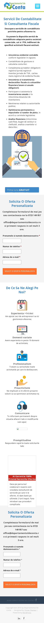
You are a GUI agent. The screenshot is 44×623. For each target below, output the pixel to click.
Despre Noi (22, 600)
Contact (31, 600)
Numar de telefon (12, 246)
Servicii (15, 600)
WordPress (27, 613)
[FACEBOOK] (36, 600)
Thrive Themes (30, 610)
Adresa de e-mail (11, 257)
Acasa (9, 600)
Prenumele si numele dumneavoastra (21, 236)
